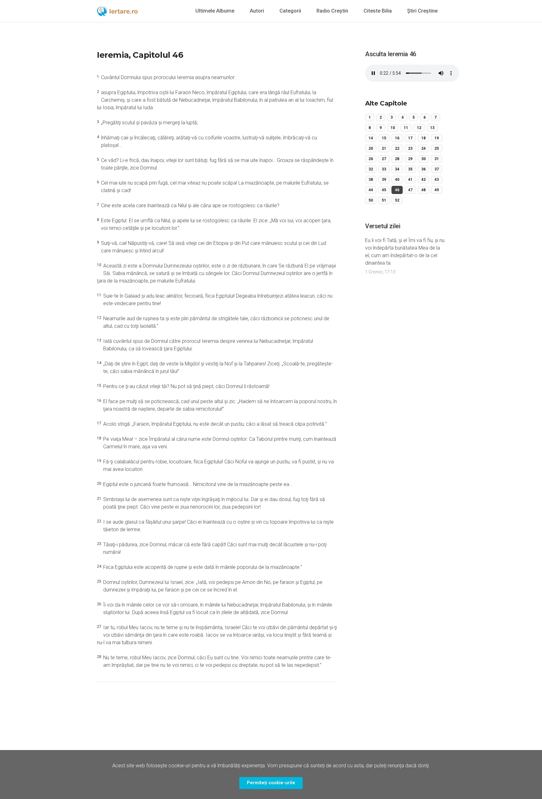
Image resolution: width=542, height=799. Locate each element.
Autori (257, 11)
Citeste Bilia (378, 11)
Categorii (290, 11)
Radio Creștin (332, 11)
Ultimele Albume (214, 11)
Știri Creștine (422, 11)
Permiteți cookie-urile (271, 783)
